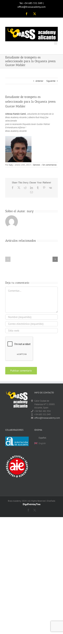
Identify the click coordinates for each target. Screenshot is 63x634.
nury (11, 164)
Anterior (39, 80)
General (36, 164)
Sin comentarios (49, 164)
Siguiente (50, 80)
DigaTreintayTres (31, 504)
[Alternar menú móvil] (56, 43)
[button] (7, 259)
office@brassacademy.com (46, 417)
